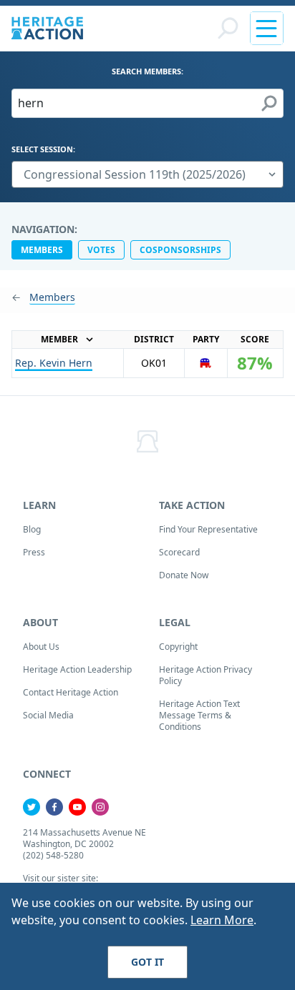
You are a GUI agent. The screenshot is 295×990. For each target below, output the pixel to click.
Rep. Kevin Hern (53, 363)
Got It (147, 962)
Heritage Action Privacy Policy (205, 675)
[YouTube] (77, 807)
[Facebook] (54, 807)
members (42, 250)
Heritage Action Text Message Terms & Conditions (199, 715)
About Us (41, 646)
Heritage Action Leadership (77, 669)
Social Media (48, 715)
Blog (32, 529)
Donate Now (183, 575)
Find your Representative (208, 529)
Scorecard (179, 552)
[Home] (47, 28)
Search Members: (147, 71)
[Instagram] (100, 807)
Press (34, 552)
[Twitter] (31, 807)
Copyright (178, 646)
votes (101, 250)
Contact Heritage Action (70, 692)
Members (52, 297)
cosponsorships (180, 250)
